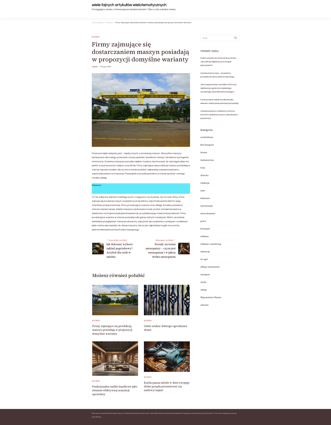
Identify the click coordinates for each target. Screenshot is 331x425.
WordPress (96, 417)
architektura (206, 137)
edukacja (204, 182)
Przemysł (205, 228)
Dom (202, 167)
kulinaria (205, 198)
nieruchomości (207, 213)
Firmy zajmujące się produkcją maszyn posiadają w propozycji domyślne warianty (112, 330)
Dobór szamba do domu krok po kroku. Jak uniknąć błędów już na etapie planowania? (218, 61)
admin (95, 66)
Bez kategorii (207, 144)
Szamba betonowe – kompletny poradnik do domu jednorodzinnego (217, 75)
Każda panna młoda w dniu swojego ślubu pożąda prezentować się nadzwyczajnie (167, 386)
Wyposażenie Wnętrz (210, 297)
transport (205, 274)
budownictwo (207, 160)
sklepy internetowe (210, 266)
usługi (203, 289)
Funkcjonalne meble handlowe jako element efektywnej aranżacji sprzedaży (114, 390)
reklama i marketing (210, 243)
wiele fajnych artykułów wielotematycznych (129, 5)
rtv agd (204, 259)
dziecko (204, 175)
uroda (203, 282)
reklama (204, 236)
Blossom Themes (213, 413)
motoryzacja (206, 205)
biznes (96, 37)
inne (202, 190)
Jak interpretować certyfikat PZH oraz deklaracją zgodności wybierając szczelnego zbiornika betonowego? (218, 88)
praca (203, 221)
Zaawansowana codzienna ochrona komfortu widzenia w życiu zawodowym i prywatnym (219, 114)
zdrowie (204, 304)
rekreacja (205, 251)
